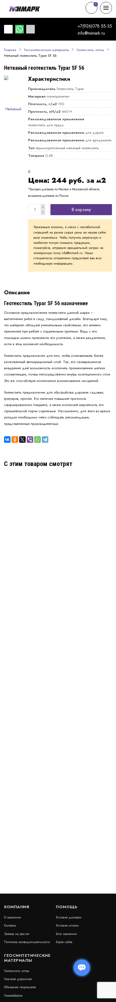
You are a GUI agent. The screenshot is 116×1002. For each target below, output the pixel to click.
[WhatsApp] (37, 439)
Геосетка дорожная (18, 979)
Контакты (10, 925)
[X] (22, 439)
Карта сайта (64, 942)
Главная (10, 50)
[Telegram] (45, 439)
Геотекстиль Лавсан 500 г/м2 (36, 539)
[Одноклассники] (15, 439)
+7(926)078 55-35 (95, 26)
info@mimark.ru (91, 33)
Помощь (66, 906)
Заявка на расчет (16, 934)
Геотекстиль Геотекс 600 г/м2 (37, 484)
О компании (12, 917)
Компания (16, 906)
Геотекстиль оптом (90, 50)
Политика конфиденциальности (27, 942)
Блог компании (66, 934)
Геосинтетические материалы (46, 50)
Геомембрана (13, 995)
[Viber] (30, 439)
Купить (95, 508)
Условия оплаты (67, 925)
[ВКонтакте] (7, 439)
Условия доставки (68, 917)
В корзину (81, 210)
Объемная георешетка (20, 987)
